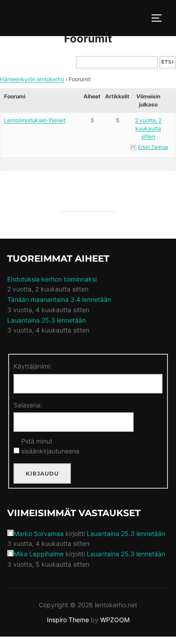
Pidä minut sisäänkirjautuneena (50, 446)
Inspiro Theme (68, 620)
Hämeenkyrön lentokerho (32, 79)
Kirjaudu (42, 473)
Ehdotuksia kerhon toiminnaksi (52, 279)
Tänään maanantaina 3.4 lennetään (59, 299)
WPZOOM (115, 620)
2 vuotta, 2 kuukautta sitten (148, 128)
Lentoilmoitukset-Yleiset (34, 120)
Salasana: (28, 405)
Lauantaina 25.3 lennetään (46, 320)
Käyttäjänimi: (32, 366)
